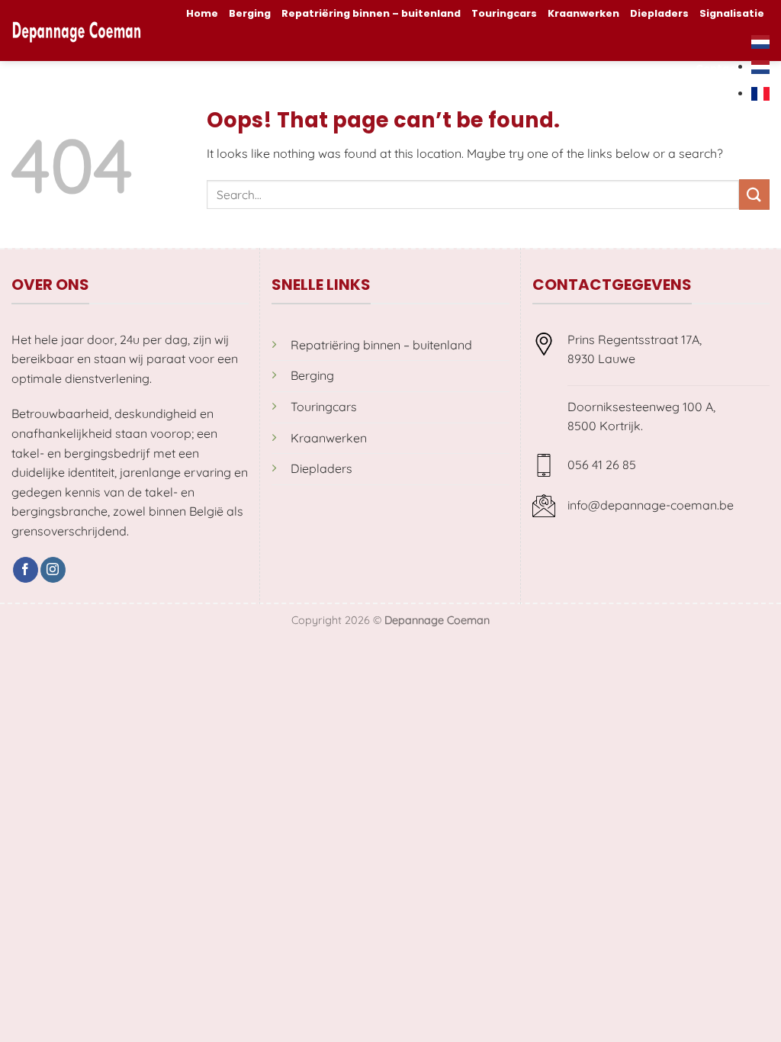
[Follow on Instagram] (53, 570)
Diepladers (659, 13)
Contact (718, 68)
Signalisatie (731, 13)
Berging (250, 13)
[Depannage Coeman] (76, 30)
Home (202, 13)
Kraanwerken (583, 13)
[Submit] (754, 194)
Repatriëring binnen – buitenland (371, 13)
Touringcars (504, 13)
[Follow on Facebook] (25, 570)
